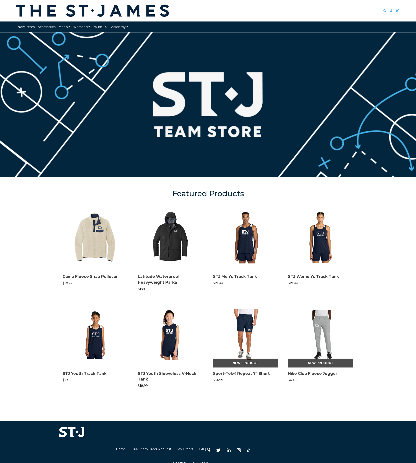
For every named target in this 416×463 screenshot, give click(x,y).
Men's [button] (63, 27)
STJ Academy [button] (115, 27)
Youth (97, 27)
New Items (26, 27)
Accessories (46, 27)
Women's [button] (80, 27)
